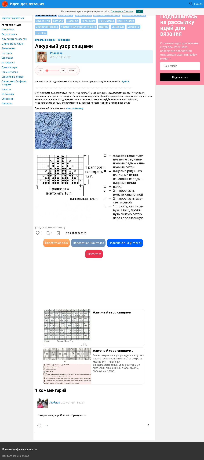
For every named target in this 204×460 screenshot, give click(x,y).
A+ (63, 70)
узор (37, 227)
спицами (47, 227)
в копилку (59, 227)
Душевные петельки (12, 43)
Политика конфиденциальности (19, 449)
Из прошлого (8, 62)
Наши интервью (10, 72)
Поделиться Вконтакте (88, 243)
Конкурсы (7, 103)
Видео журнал (9, 34)
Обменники (8, 99)
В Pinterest (94, 254)
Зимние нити (8, 48)
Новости (6, 89)
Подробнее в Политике (122, 11)
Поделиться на (125, 243)
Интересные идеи (11, 24)
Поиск (198, 4)
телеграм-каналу (74, 108)
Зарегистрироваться (13, 18)
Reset (72, 70)
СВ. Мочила (8, 94)
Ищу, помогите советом (14, 39)
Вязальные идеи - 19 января (52, 39)
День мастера (9, 67)
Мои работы (8, 29)
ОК (139, 11)
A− (40, 70)
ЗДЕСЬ (125, 81)
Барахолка (7, 58)
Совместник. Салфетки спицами (14, 83)
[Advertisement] (64, 288)
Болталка (7, 53)
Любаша (54, 402)
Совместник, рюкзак (12, 76)
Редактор (56, 53)
